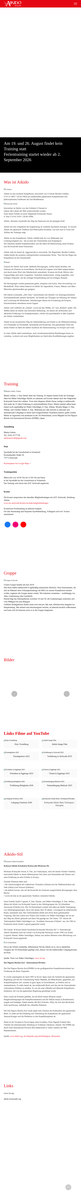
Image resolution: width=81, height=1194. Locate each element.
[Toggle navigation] (75, 4)
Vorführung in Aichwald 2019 (59, 756)
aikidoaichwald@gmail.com (15, 438)
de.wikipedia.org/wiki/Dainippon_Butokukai (42, 1036)
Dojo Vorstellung (21, 744)
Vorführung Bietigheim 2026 (21, 785)
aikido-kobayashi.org (12, 1099)
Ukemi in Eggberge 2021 (59, 773)
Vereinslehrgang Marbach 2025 (59, 785)
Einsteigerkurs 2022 (21, 756)
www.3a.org (40, 958)
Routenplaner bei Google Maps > (17, 463)
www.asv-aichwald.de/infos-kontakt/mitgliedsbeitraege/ (26, 503)
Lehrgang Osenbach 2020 (21, 802)
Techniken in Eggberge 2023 (21, 773)
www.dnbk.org (16, 1036)
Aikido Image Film (59, 744)
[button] (14, 694)
